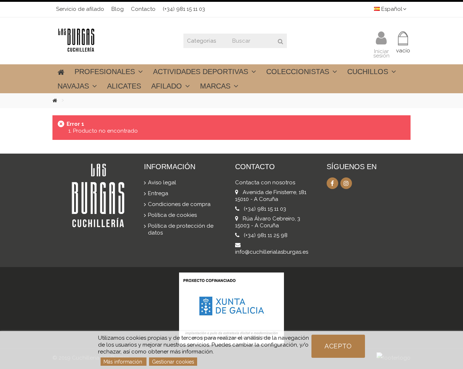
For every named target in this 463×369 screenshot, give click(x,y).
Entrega (158, 193)
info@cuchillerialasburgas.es (271, 252)
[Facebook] (332, 183)
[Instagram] (346, 183)
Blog (117, 9)
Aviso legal (162, 182)
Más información (123, 362)
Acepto (338, 346)
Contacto (143, 9)
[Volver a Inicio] (60, 100)
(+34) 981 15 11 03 (184, 9)
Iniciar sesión (381, 53)
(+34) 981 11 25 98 (266, 235)
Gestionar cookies (173, 362)
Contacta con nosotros (265, 182)
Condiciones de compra (179, 204)
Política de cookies (172, 215)
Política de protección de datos (180, 229)
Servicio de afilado (80, 9)
